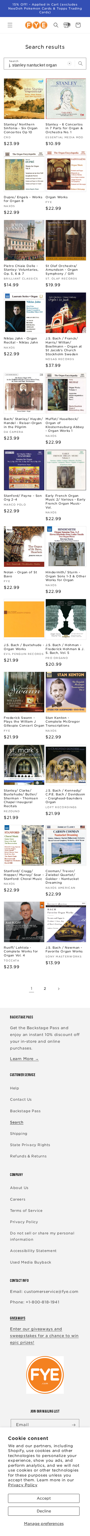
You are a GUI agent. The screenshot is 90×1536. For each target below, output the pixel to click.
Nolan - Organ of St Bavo (20, 574)
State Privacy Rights (30, 1145)
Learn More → (24, 1059)
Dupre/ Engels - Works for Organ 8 (23, 199)
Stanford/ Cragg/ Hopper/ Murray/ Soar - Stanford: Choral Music (24, 875)
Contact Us (21, 1099)
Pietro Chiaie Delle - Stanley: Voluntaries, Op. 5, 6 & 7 (21, 269)
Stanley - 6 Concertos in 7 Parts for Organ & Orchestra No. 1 (64, 128)
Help (14, 1088)
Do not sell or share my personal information (42, 1236)
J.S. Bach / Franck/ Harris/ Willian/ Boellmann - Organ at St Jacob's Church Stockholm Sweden (64, 346)
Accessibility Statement (33, 1251)
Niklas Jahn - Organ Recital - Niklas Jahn (21, 340)
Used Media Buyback (30, 1262)
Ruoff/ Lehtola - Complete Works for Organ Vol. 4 (21, 951)
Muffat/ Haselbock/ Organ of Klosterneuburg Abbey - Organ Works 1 (65, 425)
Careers (17, 1199)
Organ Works (57, 197)
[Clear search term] (69, 63)
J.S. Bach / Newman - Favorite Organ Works (64, 949)
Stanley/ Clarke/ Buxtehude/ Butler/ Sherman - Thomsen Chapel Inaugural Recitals (21, 798)
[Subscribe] (73, 1425)
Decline (44, 1511)
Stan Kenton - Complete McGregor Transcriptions (63, 721)
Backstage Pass (25, 1111)
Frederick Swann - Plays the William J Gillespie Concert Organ (24, 721)
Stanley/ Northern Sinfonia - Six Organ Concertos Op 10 (21, 128)
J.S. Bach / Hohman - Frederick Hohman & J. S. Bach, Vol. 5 (65, 649)
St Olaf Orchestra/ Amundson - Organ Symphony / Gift (62, 269)
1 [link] (31, 988)
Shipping (19, 1134)
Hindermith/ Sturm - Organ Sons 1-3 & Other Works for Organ (66, 576)
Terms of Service (26, 1211)
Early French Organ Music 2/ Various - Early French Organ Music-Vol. (66, 501)
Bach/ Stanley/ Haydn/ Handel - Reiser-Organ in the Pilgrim (23, 423)
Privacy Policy (22, 1485)
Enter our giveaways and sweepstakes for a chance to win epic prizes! (44, 1336)
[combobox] (45, 63)
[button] (10, 25)
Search (17, 1122)
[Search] (80, 63)
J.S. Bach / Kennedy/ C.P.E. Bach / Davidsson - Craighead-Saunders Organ (65, 796)
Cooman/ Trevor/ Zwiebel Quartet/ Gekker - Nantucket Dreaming (62, 877)
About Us (19, 1188)
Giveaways (17, 1318)
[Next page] (58, 988)
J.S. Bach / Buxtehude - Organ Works (24, 647)
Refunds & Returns (28, 1156)
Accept (44, 1498)
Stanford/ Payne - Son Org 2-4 (23, 498)
